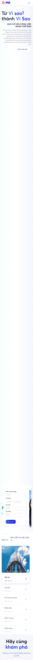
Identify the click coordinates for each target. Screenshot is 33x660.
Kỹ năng (8, 505)
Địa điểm (8, 511)
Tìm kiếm (8, 498)
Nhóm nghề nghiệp (11, 491)
